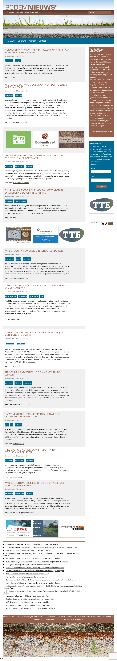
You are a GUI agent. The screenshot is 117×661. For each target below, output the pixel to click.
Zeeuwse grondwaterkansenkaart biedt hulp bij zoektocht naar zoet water (34, 157)
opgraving (18, 95)
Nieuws (11, 40)
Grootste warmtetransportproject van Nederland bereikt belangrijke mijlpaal (35, 571)
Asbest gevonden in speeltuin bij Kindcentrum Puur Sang (28, 605)
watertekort (30, 460)
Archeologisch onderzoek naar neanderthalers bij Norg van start (36, 86)
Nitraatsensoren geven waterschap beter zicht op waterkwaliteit (30, 608)
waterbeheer (19, 166)
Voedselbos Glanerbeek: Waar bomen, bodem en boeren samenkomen (33, 558)
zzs (12, 425)
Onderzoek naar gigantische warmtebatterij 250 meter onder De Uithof (34, 333)
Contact (42, 40)
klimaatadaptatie (10, 296)
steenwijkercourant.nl (21, 404)
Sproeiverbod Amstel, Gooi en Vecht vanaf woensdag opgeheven (31, 451)
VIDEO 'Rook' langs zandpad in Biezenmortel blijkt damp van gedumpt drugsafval (37, 562)
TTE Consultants (49, 616)
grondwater (9, 61)
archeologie (9, 95)
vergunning (27, 383)
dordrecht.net (18, 444)
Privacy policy (77, 619)
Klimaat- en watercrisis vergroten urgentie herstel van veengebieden (36, 287)
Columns (21, 40)
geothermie (21, 344)
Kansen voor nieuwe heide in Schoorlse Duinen (34, 250)
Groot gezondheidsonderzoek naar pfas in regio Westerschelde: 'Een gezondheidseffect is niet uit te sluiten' (42, 592)
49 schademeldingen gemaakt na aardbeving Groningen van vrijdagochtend (35, 568)
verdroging (26, 259)
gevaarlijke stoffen (20, 201)
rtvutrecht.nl (18, 366)
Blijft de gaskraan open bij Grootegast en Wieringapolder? (28, 602)
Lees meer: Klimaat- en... (16, 319)
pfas (6, 425)
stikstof (18, 259)
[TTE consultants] (101, 205)
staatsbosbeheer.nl (20, 278)
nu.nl (15, 77)
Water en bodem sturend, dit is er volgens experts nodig (27, 574)
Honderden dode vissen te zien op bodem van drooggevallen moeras (32, 544)
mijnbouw (18, 383)
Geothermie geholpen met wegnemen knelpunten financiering (30, 599)
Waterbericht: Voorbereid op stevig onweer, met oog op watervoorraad (34, 484)
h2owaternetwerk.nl (21, 183)
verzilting (29, 166)
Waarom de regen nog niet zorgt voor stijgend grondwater (28, 550)
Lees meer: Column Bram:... (103, 131)
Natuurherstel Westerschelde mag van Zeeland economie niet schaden (33, 583)
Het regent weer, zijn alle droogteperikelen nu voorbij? (26, 577)
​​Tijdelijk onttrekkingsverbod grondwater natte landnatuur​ (28, 564)
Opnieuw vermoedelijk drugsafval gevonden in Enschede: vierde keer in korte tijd (34, 191)
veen (42, 296)
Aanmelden (101, 186)
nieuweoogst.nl (19, 477)
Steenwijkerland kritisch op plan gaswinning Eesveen (33, 373)
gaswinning (8, 383)
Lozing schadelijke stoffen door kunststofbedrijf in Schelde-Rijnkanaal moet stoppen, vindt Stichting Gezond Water (42, 587)
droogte (17, 61)
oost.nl (16, 217)
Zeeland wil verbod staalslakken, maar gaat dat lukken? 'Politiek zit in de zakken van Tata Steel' (42, 547)
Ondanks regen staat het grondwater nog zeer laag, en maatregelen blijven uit (37, 51)
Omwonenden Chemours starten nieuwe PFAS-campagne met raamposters (33, 415)
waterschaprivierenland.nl (23, 512)
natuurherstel (33, 296)
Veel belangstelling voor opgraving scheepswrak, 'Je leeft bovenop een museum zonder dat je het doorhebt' (41, 554)
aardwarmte (10, 344)
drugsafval (8, 201)
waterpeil (29, 494)
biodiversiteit (9, 259)
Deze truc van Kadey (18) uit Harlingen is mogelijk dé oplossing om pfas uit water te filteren (41, 580)
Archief (32, 40)
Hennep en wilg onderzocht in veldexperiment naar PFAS (27, 596)
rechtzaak (18, 425)
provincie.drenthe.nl (21, 122)
